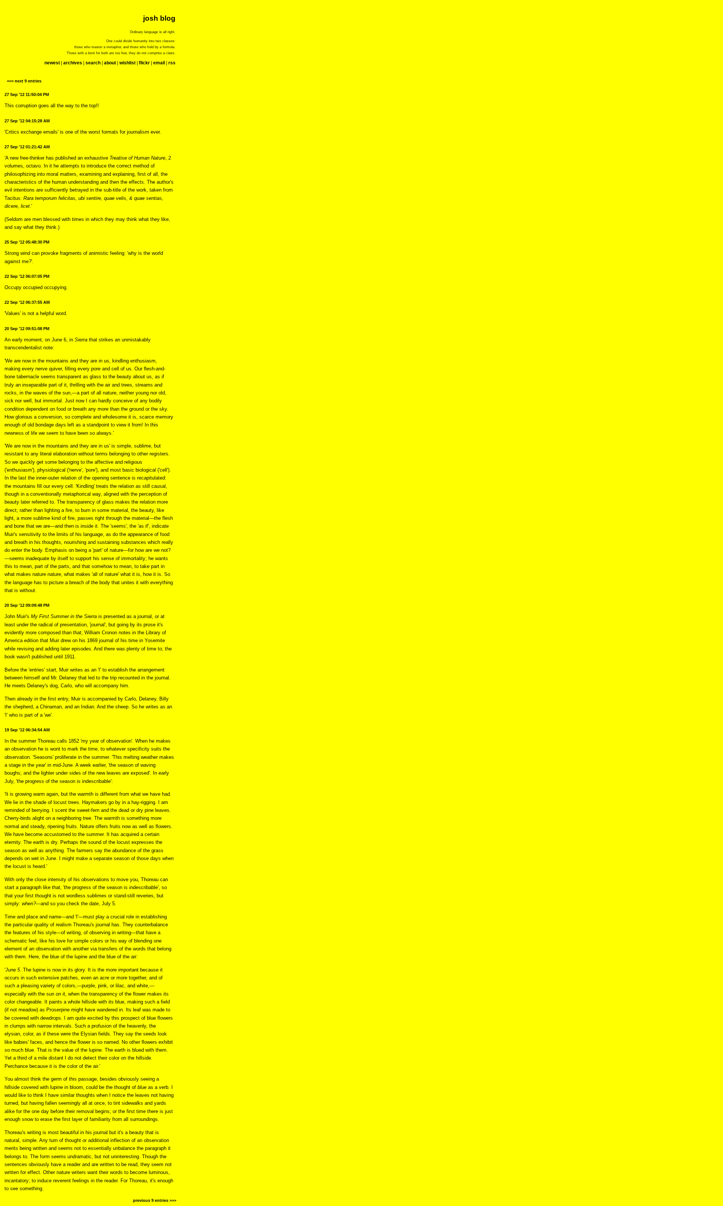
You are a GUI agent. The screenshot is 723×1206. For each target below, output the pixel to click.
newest (52, 62)
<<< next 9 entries (24, 81)
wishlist (127, 62)
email (159, 62)
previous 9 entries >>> (154, 1200)
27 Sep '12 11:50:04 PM (27, 94)
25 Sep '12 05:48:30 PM (27, 242)
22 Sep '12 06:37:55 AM (27, 302)
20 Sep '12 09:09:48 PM (27, 605)
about (110, 62)
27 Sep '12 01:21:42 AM (27, 147)
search (93, 62)
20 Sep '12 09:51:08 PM (27, 328)
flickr (144, 62)
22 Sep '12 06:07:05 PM (27, 276)
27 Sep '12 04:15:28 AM (27, 121)
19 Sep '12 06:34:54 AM (27, 730)
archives (72, 62)
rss (171, 62)
